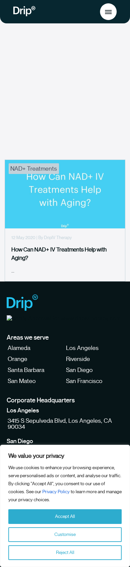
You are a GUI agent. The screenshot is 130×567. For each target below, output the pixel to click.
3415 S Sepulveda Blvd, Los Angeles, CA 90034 (60, 423)
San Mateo (22, 381)
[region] (65, 506)
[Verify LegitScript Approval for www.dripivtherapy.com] (64, 318)
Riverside (78, 359)
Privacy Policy (56, 492)
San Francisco (84, 381)
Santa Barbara (26, 370)
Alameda (19, 348)
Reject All (65, 552)
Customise (65, 534)
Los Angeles (82, 348)
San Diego (79, 370)
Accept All (65, 516)
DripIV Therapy (58, 237)
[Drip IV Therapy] (22, 303)
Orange (17, 359)
